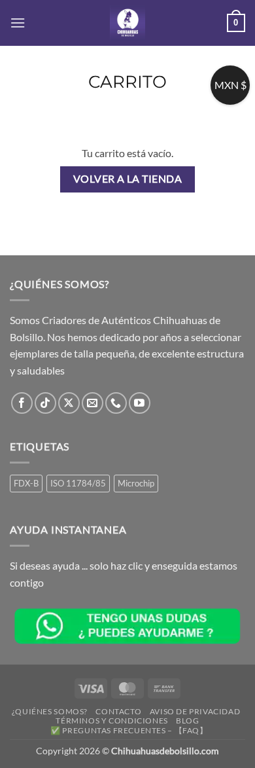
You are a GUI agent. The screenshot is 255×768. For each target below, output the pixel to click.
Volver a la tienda (127, 179)
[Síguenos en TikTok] (45, 403)
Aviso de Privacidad (195, 711)
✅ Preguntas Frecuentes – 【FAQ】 (128, 730)
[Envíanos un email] (92, 403)
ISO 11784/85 (78, 483)
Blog (187, 720)
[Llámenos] (116, 403)
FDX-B (26, 483)
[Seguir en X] (69, 403)
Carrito (127, 82)
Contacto (118, 711)
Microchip (136, 483)
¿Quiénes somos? (50, 711)
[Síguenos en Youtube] (139, 403)
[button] (18, 23)
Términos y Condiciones (111, 720)
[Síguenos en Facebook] (22, 403)
